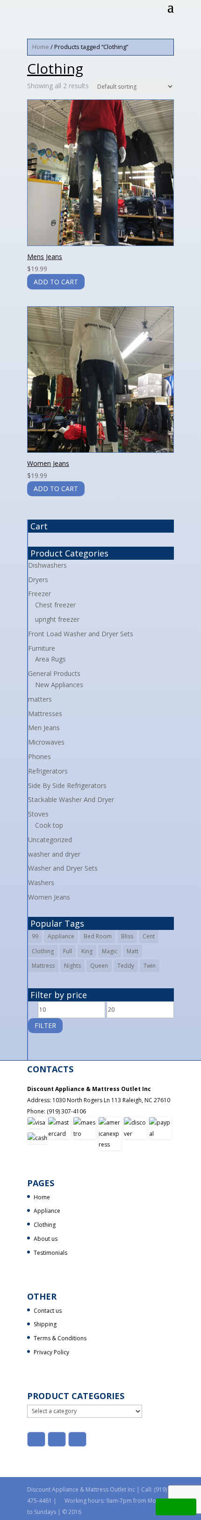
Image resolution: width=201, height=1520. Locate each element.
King (87, 951)
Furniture (41, 648)
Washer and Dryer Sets (63, 868)
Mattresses (45, 713)
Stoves (38, 813)
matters (40, 699)
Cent (149, 936)
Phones (39, 756)
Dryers (38, 579)
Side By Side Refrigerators (67, 785)
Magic (109, 951)
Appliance (61, 936)
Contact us (48, 1311)
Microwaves (46, 742)
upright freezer (57, 619)
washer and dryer (54, 854)
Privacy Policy (51, 1352)
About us (45, 1239)
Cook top (49, 825)
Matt (132, 951)
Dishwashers (47, 565)
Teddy (125, 966)
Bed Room (98, 936)
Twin (150, 966)
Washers (41, 882)
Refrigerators (48, 771)
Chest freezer (55, 604)
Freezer (39, 593)
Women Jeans (49, 897)
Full (67, 951)
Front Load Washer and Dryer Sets (80, 633)
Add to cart (56, 281)
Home (40, 46)
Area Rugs (50, 658)
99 (35, 936)
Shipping (45, 1324)
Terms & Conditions (60, 1338)
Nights (72, 966)
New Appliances (59, 684)
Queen (99, 966)
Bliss (127, 936)
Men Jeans (44, 727)
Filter (45, 1025)
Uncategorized (50, 839)
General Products (54, 673)
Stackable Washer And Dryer (71, 799)
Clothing (43, 951)
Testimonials (50, 1253)
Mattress (43, 966)
